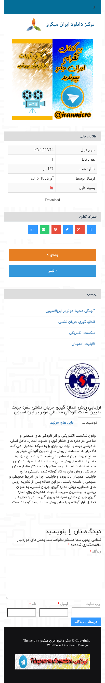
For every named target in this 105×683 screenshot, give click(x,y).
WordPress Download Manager (68, 645)
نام (32, 604)
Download (52, 200)
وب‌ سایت (93, 604)
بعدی (53, 254)
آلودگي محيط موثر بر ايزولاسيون (70, 311)
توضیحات (89, 422)
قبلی (52, 270)
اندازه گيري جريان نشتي (76, 322)
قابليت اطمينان (83, 344)
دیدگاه (95, 551)
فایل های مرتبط (62, 422)
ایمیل (63, 604)
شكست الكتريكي (82, 333)
